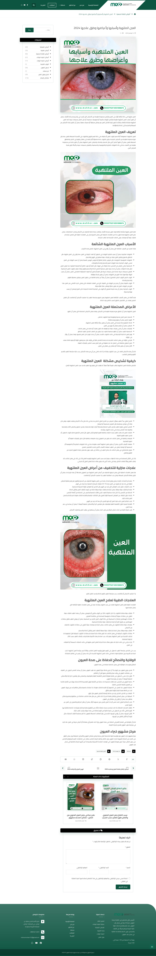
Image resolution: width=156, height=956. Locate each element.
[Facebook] (27, 5)
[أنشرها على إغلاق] (118, 759)
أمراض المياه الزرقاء (43, 60)
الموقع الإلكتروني (82, 867)
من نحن (72, 924)
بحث (29, 30)
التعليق (127, 847)
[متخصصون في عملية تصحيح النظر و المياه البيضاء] (123, 4)
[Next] (64, 776)
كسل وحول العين (43, 74)
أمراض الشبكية (44, 47)
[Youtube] (24, 5)
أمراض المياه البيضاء (43, 57)
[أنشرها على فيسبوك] (127, 759)
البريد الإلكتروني (103, 867)
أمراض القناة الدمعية (101, 751)
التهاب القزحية (44, 64)
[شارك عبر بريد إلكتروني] (66, 759)
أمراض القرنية (45, 50)
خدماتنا (72, 930)
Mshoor (129, 751)
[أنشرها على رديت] (101, 759)
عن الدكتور (71, 927)
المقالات (71, 933)
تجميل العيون (45, 67)
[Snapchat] (21, 5)
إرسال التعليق (123, 887)
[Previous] (68, 776)
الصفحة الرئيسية (70, 921)
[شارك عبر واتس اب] (74, 759)
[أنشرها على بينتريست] (109, 759)
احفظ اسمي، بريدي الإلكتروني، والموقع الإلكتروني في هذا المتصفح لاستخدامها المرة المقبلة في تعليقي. (100, 880)
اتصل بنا (72, 936)
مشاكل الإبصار (44, 78)
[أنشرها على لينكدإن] (83, 759)
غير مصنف (46, 71)
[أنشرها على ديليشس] (92, 759)
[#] (41, 943)
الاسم (128, 867)
